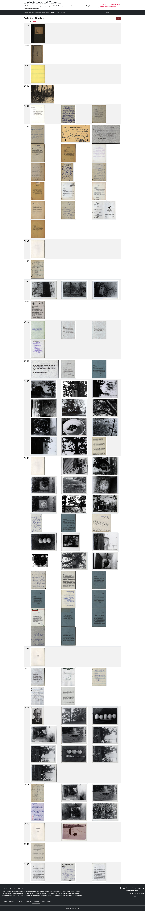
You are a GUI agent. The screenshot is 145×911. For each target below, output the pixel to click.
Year (118, 18)
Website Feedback (139, 896)
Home (26, 12)
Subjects (38, 12)
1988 (33, 21)
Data (58, 12)
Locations (45, 12)
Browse (31, 12)
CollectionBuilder (139, 893)
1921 (26, 21)
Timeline (52, 12)
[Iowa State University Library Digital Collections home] (132, 889)
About (63, 12)
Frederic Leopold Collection (43, 2)
